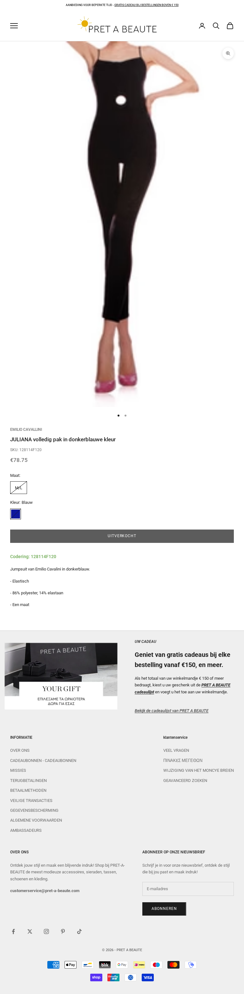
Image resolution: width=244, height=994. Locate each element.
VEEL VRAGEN (176, 750)
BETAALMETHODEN (28, 790)
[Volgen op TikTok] (79, 931)
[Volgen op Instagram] (46, 931)
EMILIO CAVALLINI (26, 429)
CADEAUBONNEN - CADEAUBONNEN (43, 760)
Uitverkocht (122, 536)
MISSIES (18, 770)
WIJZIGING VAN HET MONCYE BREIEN (198, 770)
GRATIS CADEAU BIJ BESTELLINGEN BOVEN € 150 (146, 5)
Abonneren (164, 908)
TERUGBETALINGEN (28, 780)
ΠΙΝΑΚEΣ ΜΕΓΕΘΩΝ (182, 760)
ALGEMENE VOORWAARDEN (36, 820)
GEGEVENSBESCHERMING (34, 810)
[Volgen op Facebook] (13, 931)
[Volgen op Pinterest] (63, 931)
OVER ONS (20, 750)
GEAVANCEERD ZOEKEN (185, 780)
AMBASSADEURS (26, 830)
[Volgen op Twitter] (30, 931)
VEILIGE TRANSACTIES (31, 800)
